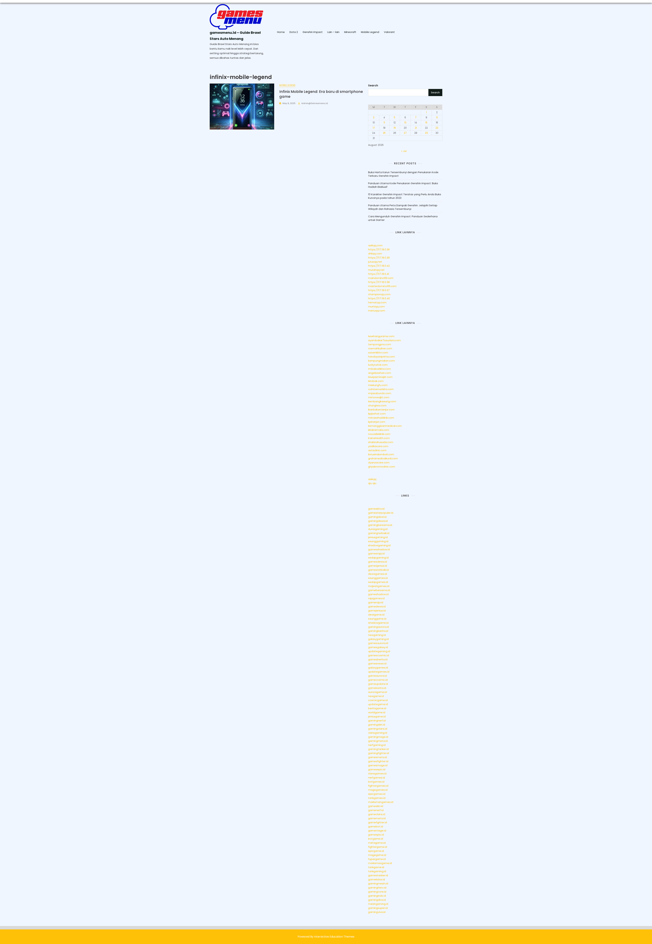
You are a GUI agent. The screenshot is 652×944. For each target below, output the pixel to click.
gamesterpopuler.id (380, 513)
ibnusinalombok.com (381, 454)
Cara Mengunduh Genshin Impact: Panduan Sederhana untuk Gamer (403, 218)
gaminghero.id (377, 887)
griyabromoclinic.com (381, 466)
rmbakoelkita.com (379, 369)
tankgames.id (376, 798)
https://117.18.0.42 (379, 266)
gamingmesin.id (378, 883)
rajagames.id (376, 598)
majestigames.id (378, 586)
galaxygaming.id (378, 639)
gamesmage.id (377, 765)
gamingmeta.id (378, 741)
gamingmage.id (378, 737)
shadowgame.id (378, 623)
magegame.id (377, 855)
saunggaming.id (378, 541)
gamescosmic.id (378, 655)
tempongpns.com (379, 344)
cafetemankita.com (381, 389)
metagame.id (377, 843)
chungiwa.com (377, 405)
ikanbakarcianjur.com (381, 409)
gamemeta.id (377, 818)
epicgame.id (376, 851)
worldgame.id (376, 712)
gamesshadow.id (379, 549)
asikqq (372, 479)
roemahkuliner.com (380, 348)
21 (416, 128)
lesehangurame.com (381, 336)
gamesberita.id (377, 659)
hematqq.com (377, 302)
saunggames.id (378, 578)
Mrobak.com (376, 381)
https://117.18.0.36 (379, 249)
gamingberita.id (378, 631)
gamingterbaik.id (378, 533)
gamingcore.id (377, 891)
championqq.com (379, 294)
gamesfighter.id (378, 761)
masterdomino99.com (382, 286)
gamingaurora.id (378, 627)
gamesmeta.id (377, 757)
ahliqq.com (375, 253)
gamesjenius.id (377, 565)
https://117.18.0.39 (379, 257)
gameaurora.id (377, 675)
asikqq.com (375, 245)
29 (426, 133)
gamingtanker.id (378, 749)
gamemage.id (377, 830)
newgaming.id (377, 635)
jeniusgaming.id (378, 537)
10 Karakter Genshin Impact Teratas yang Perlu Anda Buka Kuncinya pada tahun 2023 (404, 196)
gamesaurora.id (378, 643)
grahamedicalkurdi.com (383, 458)
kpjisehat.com (377, 413)
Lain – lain (333, 32)
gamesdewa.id (377, 561)
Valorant (389, 32)
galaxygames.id (378, 667)
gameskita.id (376, 508)
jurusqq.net (375, 261)
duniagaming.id (377, 529)
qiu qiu (372, 483)
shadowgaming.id (379, 545)
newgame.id (376, 696)
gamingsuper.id (378, 908)
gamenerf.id (376, 810)
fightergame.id (377, 847)
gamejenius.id (377, 610)
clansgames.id (377, 773)
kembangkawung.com (382, 401)
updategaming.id (379, 651)
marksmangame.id (380, 863)
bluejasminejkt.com (380, 377)
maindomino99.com (380, 278)
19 (395, 128)
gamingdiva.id (377, 900)
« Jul (403, 151)
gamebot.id (375, 826)
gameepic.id (376, 834)
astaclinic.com (377, 450)
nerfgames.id (376, 777)
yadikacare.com (378, 446)
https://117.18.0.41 (378, 274)
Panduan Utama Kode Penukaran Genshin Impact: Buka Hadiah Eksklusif (403, 185)
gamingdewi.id (377, 517)
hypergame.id (377, 859)
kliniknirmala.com (378, 430)
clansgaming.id (377, 733)
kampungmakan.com (381, 360)
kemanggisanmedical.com (385, 426)
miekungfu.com (378, 385)
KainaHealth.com (379, 438)
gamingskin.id (376, 724)
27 (405, 133)
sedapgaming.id (378, 557)
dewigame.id (376, 614)
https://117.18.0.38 (379, 282)
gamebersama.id (379, 590)
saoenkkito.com (378, 352)
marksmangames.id (380, 802)
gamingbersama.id (380, 525)
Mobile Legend (370, 32)
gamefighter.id (377, 822)
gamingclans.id (377, 728)
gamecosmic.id (378, 680)
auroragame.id (377, 692)
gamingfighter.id (378, 753)
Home (281, 32)
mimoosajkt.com (378, 397)
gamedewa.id (377, 606)
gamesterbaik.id (378, 570)
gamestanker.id (378, 875)
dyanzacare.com (379, 462)
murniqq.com (376, 306)
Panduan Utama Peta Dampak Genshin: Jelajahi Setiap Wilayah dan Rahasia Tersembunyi (402, 207)
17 (374, 128)
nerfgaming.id (377, 745)
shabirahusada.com (380, 442)
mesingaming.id (378, 904)
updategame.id (378, 704)
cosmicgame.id (378, 700)
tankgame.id (376, 867)
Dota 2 (293, 32)
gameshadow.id (378, 594)
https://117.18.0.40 (379, 298)
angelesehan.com (379, 373)
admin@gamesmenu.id (314, 103)
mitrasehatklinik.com (381, 417)
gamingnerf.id (377, 720)
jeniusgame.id (377, 716)
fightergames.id (378, 785)
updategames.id (378, 671)
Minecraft (350, 32)
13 (405, 122)
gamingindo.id (377, 895)
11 (384, 122)
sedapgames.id (378, 582)
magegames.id (377, 790)
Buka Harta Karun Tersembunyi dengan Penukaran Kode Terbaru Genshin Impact (403, 174)
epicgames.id (376, 794)
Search (373, 85)
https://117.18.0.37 (379, 290)
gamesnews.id (377, 663)
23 (437, 128)
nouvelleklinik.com (379, 434)
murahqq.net (376, 270)
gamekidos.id (376, 879)
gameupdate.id (378, 684)
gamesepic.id (376, 769)
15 (426, 122)
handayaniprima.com (381, 356)
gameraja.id (375, 602)
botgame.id (375, 838)
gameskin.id (375, 806)
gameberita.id (377, 688)
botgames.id (376, 781)
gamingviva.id (376, 912)
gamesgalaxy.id (378, 647)
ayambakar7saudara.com (384, 340)
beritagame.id (377, 708)
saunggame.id (377, 618)
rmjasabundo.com (379, 393)
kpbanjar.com (376, 422)
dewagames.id (377, 574)
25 (384, 133)
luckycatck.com (378, 364)
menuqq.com (376, 310)
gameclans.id (376, 814)
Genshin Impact (313, 32)
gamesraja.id (376, 553)
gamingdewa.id (378, 521)
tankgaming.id (377, 871)
